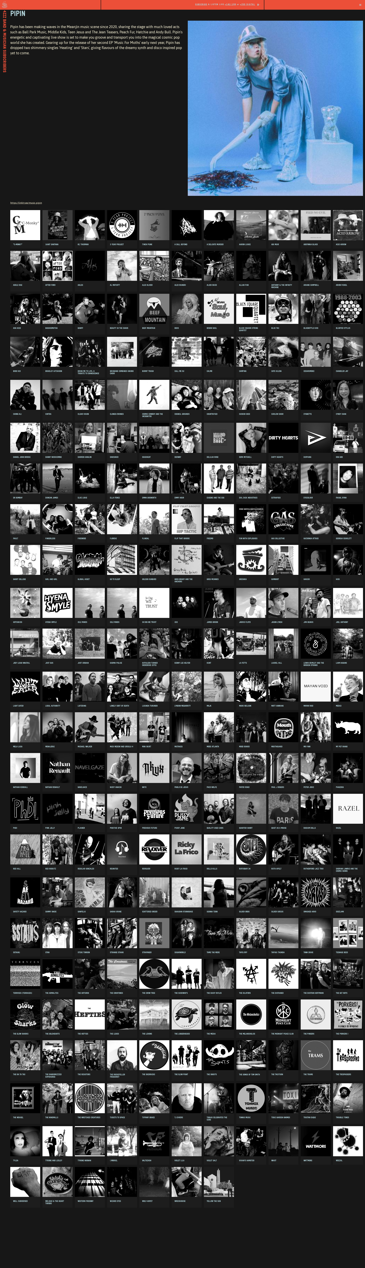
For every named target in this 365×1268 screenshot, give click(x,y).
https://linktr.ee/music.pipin (26, 202)
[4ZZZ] (50, 4)
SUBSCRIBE (201, 4)
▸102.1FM (230, 4)
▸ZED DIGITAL (247, 4)
